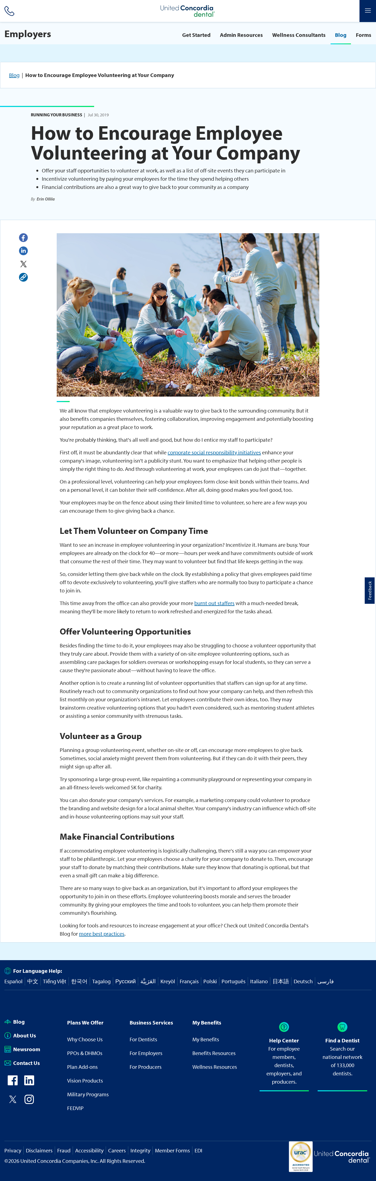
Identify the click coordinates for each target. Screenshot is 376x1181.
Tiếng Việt (54, 981)
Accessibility (89, 1150)
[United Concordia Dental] (188, 11)
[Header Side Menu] (367, 11)
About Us (24, 1035)
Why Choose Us (85, 1039)
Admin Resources (241, 34)
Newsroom (26, 1049)
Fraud (63, 1150)
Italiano (259, 981)
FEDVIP (75, 1108)
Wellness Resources (214, 1066)
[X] (23, 264)
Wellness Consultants (299, 34)
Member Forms (172, 1150)
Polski (210, 981)
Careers (117, 1150)
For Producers (146, 1066)
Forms (363, 34)
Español (13, 981)
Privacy (12, 1150)
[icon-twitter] (13, 1102)
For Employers (146, 1053)
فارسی (325, 981)
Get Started (196, 34)
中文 (32, 981)
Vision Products (85, 1080)
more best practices (101, 933)
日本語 (281, 981)
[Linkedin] (23, 250)
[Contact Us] (8, 11)
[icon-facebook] (13, 1083)
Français (189, 981)
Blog (341, 34)
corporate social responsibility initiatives (214, 452)
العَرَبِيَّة (148, 981)
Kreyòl (167, 981)
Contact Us (26, 1062)
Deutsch (303, 981)
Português (234, 981)
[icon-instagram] (29, 1102)
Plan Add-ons (82, 1066)
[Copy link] (23, 277)
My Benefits (205, 1039)
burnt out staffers (214, 603)
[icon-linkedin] (29, 1083)
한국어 (79, 981)
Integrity (140, 1150)
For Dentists (143, 1039)
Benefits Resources (214, 1053)
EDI (198, 1150)
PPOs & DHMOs (84, 1053)
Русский (125, 981)
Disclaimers (39, 1150)
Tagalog (101, 981)
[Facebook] (23, 237)
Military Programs (88, 1094)
